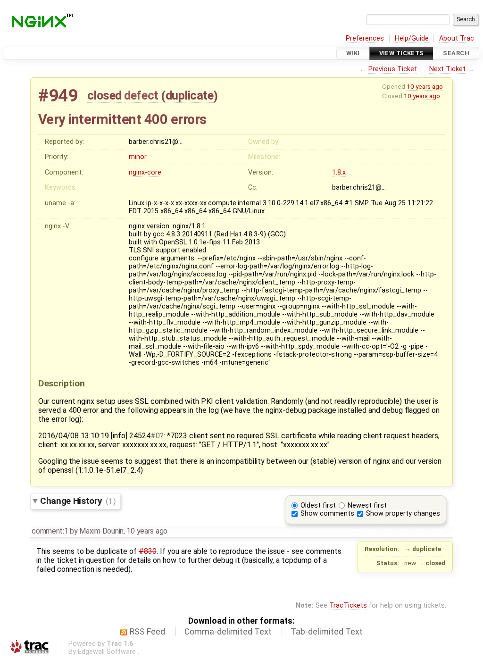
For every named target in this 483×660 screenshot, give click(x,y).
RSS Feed (147, 631)
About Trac (456, 38)
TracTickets (348, 606)
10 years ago (425, 86)
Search (456, 53)
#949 (57, 95)
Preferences (365, 38)
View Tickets (401, 53)
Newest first (367, 505)
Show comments (327, 514)
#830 (148, 551)
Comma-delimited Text (228, 631)
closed (104, 95)
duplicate (190, 95)
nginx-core (145, 172)
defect (141, 95)
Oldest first (318, 505)
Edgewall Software (107, 652)
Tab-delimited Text (327, 631)
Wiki (353, 53)
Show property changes (403, 514)
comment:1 (50, 530)
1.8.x (339, 172)
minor (138, 157)
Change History (78, 500)
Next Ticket (447, 69)
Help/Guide (412, 38)
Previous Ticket (392, 69)
